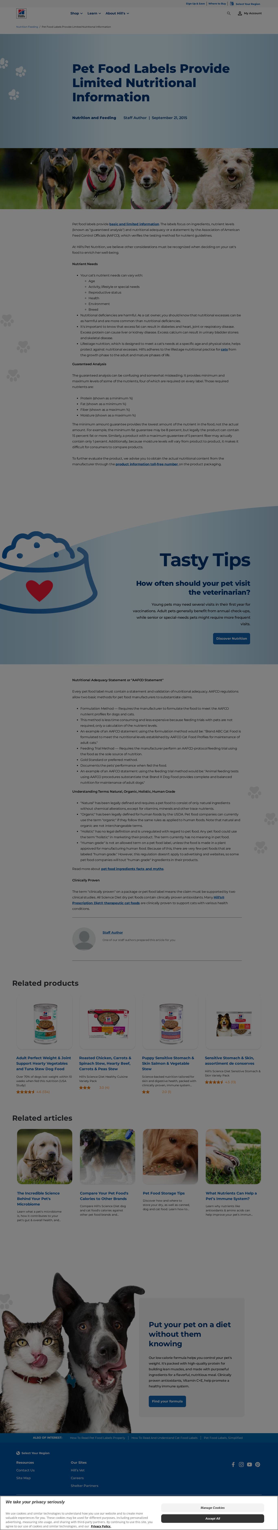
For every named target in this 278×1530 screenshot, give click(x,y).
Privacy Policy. (101, 1526)
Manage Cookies (213, 1507)
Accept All (212, 1518)
